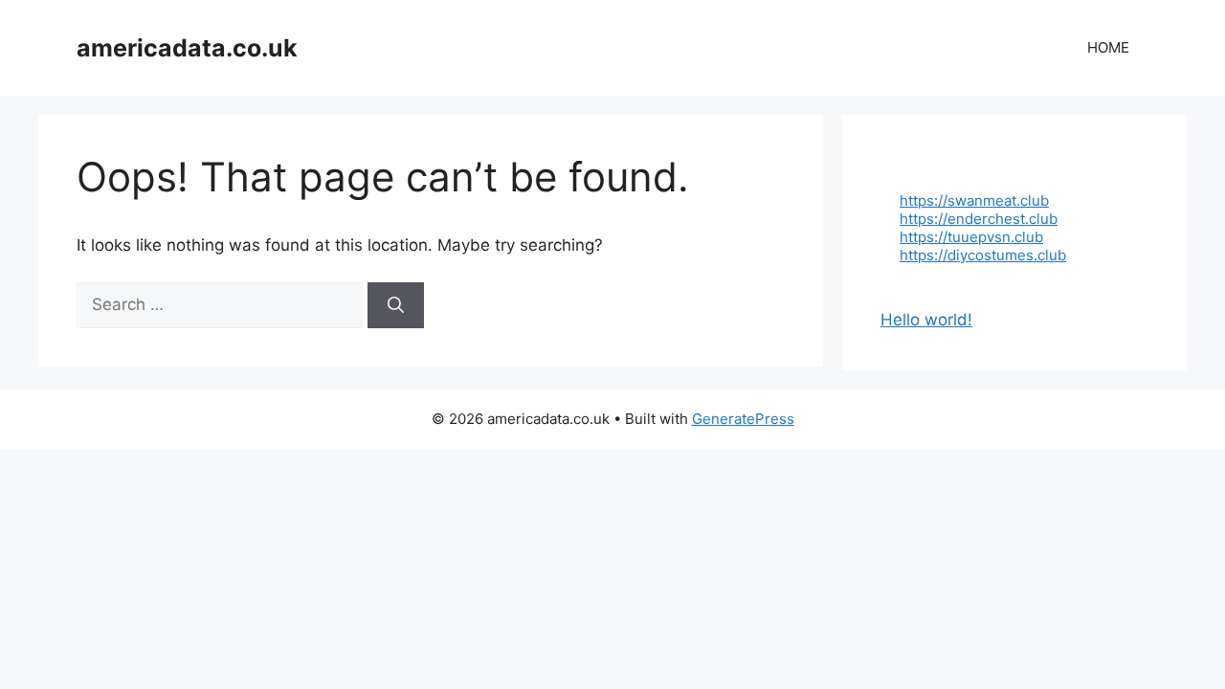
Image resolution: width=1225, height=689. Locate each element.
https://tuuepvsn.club (971, 237)
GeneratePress (743, 419)
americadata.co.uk (187, 47)
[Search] (396, 305)
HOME (1108, 47)
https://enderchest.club (979, 219)
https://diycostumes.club (983, 255)
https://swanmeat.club (974, 200)
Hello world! (926, 319)
